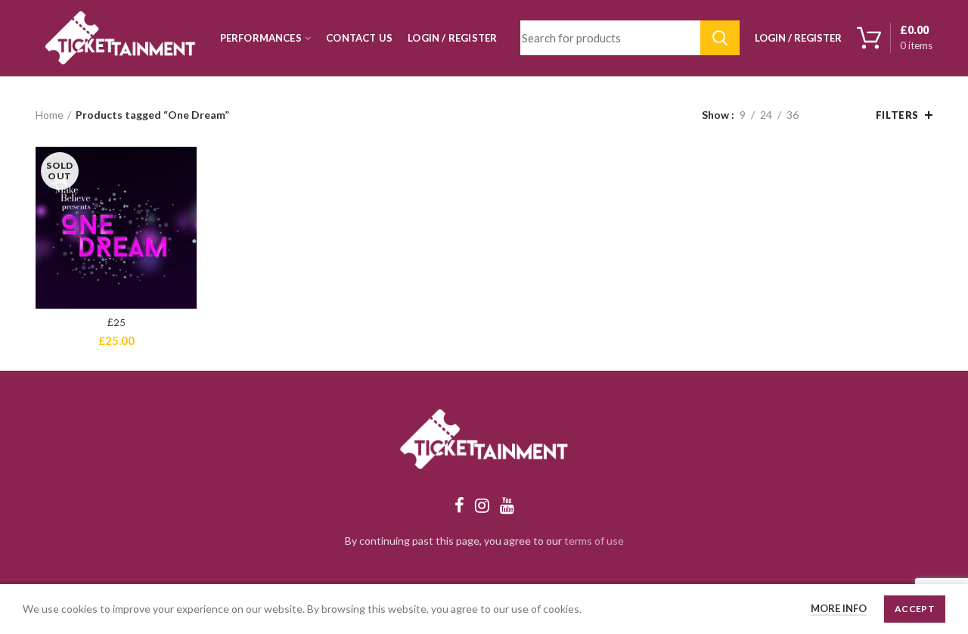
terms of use (594, 540)
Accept (915, 608)
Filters (897, 115)
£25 (116, 322)
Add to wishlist (185, 205)
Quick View (185, 171)
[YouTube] (507, 505)
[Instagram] (482, 505)
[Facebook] (459, 505)
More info (839, 608)
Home (50, 114)
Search (720, 37)
